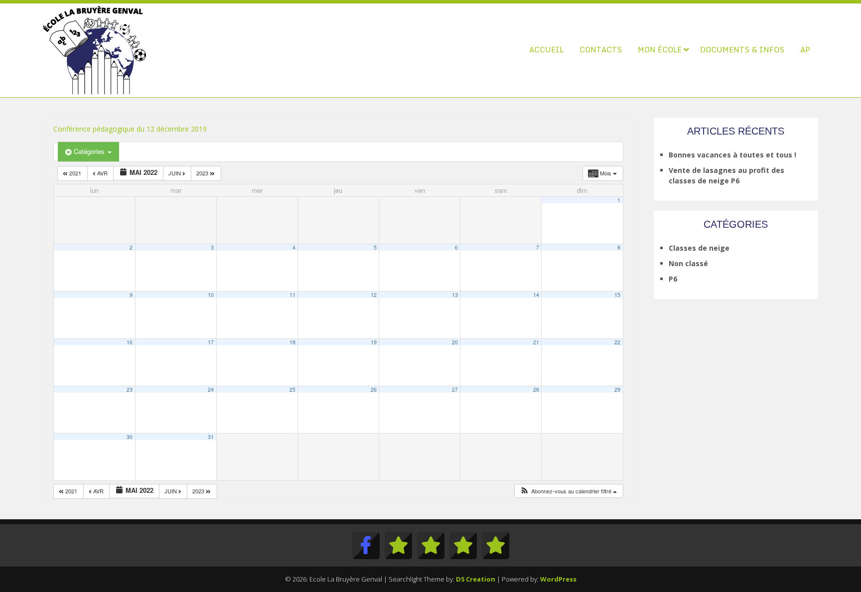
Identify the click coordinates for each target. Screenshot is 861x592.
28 (536, 389)
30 (130, 437)
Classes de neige (699, 248)
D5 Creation (475, 579)
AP (805, 49)
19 (374, 342)
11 (292, 294)
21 (536, 342)
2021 (75, 173)
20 (455, 342)
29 (617, 389)
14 (536, 294)
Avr (102, 173)
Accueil (546, 49)
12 (374, 294)
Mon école (660, 49)
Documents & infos (742, 49)
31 (211, 437)
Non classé (688, 263)
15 (617, 294)
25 (292, 389)
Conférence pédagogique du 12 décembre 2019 (130, 129)
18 (292, 342)
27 (455, 389)
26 (374, 389)
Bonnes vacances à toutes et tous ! (732, 154)
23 (130, 389)
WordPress (558, 579)
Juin (175, 173)
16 (130, 342)
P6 (673, 279)
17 (211, 342)
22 (617, 342)
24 (211, 389)
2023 (203, 173)
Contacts (600, 49)
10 (211, 294)
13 (455, 294)
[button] (568, 491)
